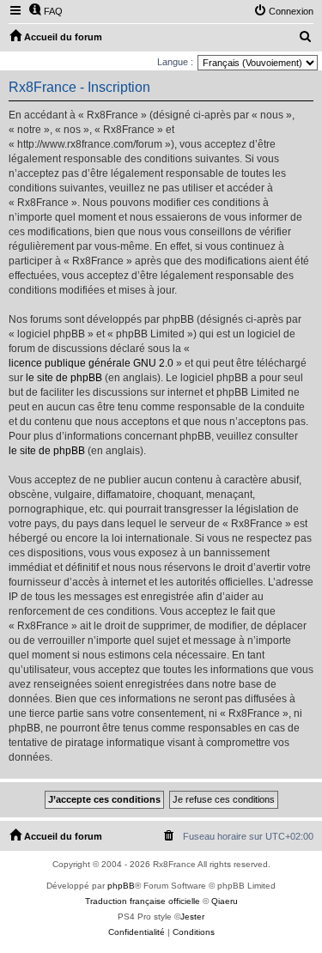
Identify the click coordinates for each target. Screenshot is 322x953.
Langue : (175, 62)
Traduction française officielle (142, 901)
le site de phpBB (64, 378)
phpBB (121, 885)
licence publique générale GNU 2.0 (91, 363)
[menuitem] (45, 11)
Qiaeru (224, 901)
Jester (192, 916)
